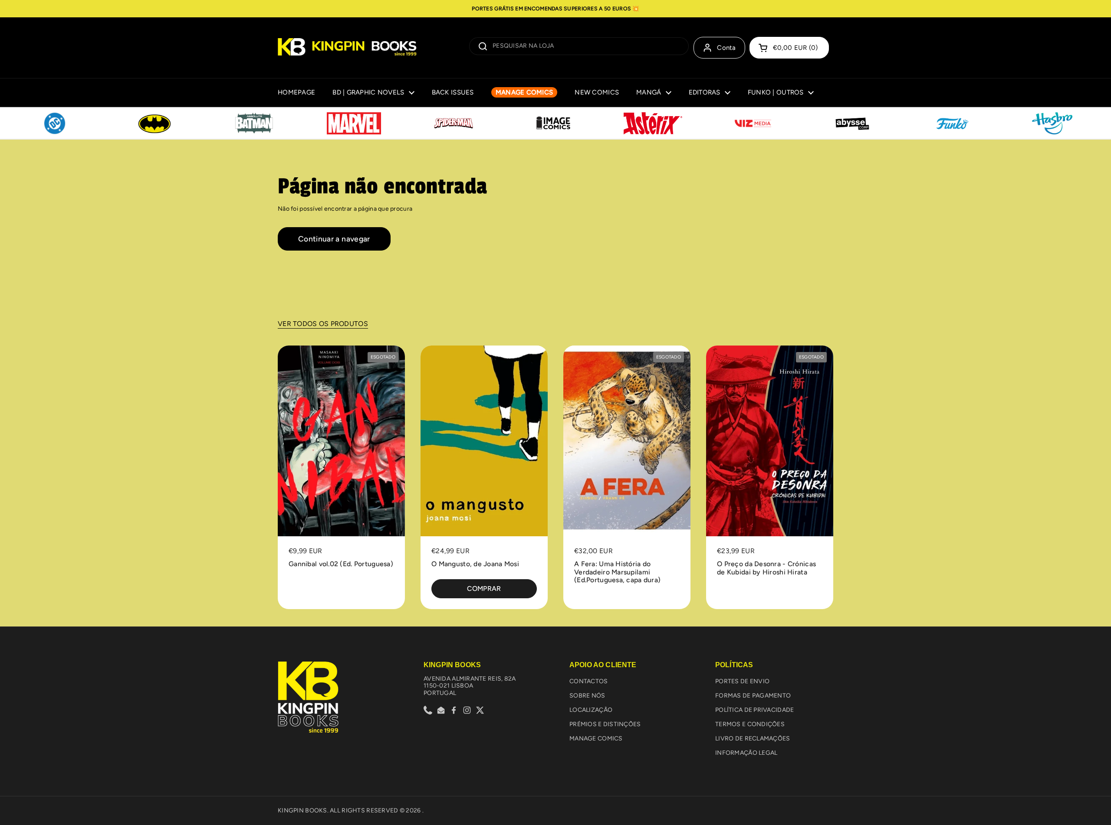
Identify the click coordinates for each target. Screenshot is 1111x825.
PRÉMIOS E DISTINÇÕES (605, 724)
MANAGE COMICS (596, 738)
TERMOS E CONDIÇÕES (750, 724)
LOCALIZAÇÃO (590, 710)
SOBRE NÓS (587, 695)
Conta (726, 48)
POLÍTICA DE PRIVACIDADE (754, 710)
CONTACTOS (588, 681)
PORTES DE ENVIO (742, 681)
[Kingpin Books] (347, 47)
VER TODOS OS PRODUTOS (323, 324)
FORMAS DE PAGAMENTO (753, 695)
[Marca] (54, 123)
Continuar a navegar (334, 238)
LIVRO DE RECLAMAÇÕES (752, 738)
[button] (789, 48)
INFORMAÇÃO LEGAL (746, 753)
